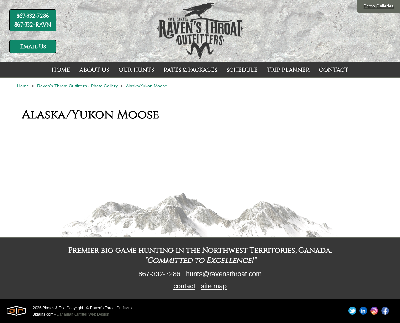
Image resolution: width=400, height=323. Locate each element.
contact (184, 286)
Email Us (33, 47)
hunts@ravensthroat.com (224, 274)
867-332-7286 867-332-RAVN (32, 20)
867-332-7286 (159, 274)
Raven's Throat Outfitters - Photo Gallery (77, 85)
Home (23, 85)
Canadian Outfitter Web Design (83, 314)
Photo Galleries (378, 5)
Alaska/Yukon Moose (146, 85)
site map (214, 286)
